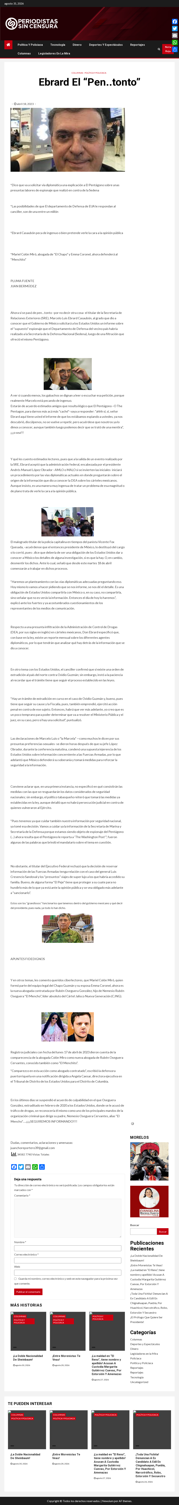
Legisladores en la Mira (54, 53)
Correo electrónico (26, 1254)
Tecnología (57, 44)
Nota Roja (168, 49)
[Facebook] (174, 21)
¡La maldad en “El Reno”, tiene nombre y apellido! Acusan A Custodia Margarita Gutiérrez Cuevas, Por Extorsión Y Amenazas (107, 1365)
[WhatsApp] (174, 42)
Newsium (107, 1501)
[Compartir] (174, 49)
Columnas (24, 53)
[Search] (159, 49)
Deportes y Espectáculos (106, 44)
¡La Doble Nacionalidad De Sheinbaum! (25, 1456)
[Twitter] (174, 28)
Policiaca (135, 1358)
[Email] (174, 35)
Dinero (77, 44)
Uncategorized (139, 1382)
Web (17, 1266)
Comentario (22, 1195)
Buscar (134, 1225)
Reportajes (137, 44)
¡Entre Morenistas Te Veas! (146, 1265)
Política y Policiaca (30, 44)
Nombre (20, 1242)
